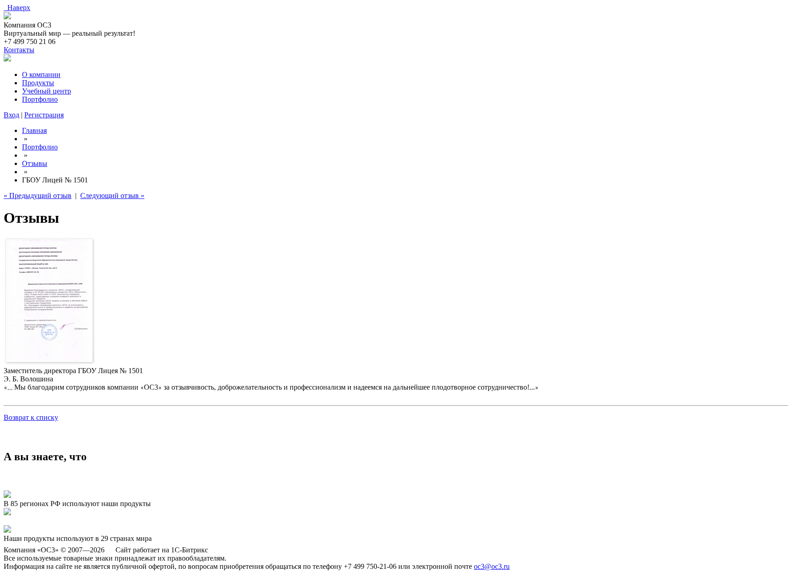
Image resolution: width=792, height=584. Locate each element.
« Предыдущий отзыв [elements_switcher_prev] (38, 195)
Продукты (38, 83)
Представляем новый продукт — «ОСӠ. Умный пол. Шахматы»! (105, 521)
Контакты (19, 50)
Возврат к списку (31, 417)
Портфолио (40, 99)
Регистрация (44, 115)
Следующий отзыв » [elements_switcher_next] (112, 195)
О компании (41, 74)
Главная (34, 130)
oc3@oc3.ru (492, 566)
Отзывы (34, 163)
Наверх (17, 7)
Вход (11, 115)
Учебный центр (46, 91)
